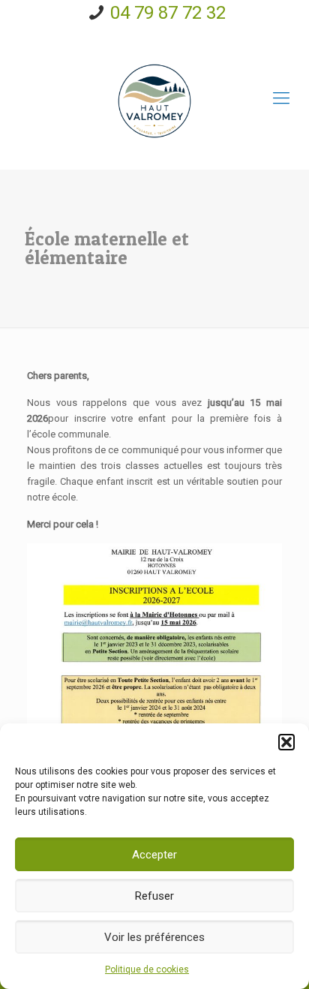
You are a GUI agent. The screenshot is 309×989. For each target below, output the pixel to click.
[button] (286, 742)
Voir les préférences (154, 937)
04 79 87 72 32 (168, 12)
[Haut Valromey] (155, 98)
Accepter (154, 854)
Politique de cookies (147, 969)
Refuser (154, 896)
